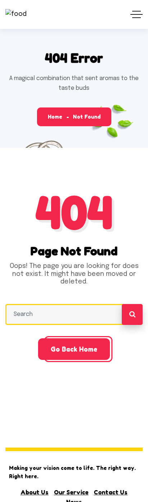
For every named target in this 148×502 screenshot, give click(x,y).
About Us (34, 492)
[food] (16, 14)
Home (55, 117)
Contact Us (111, 492)
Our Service (71, 492)
